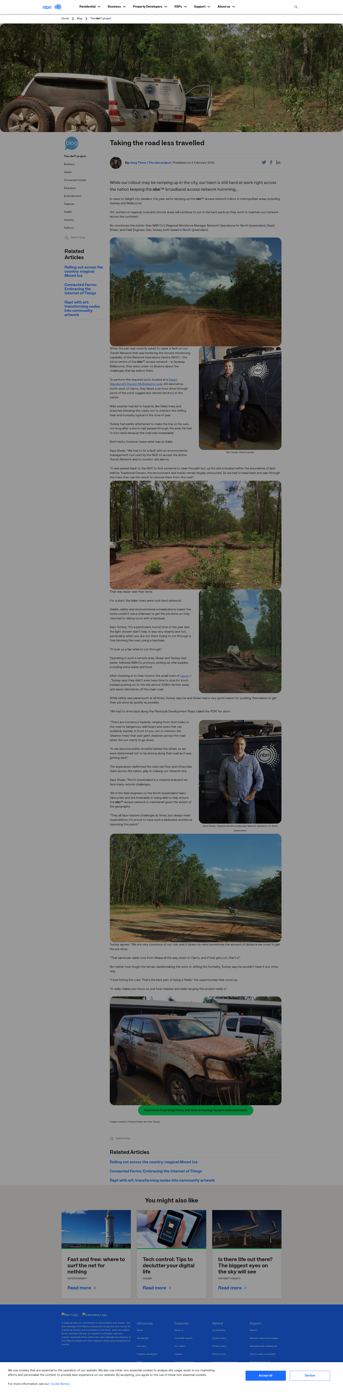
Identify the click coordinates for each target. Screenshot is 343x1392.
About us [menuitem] (224, 7)
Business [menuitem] (114, 7)
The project (100, 18)
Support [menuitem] (199, 7)
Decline (310, 1375)
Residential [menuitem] (87, 7)
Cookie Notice (59, 1384)
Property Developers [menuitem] (147, 7)
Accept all (265, 1375)
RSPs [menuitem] (178, 7)
